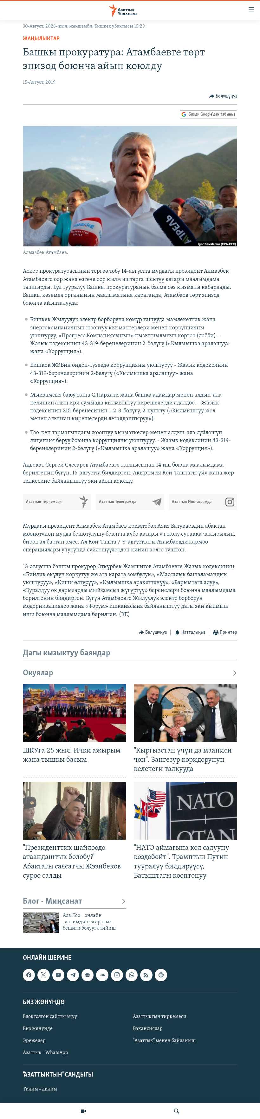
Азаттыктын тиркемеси (159, 1016)
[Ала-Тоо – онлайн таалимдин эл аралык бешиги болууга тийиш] (41, 922)
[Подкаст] (161, 975)
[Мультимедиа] (83, 1111)
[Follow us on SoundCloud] (102, 975)
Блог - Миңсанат (52, 901)
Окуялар (38, 673)
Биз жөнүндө (38, 1028)
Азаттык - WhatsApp (45, 1052)
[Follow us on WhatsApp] (132, 975)
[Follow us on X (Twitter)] (43, 975)
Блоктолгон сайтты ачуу (50, 1016)
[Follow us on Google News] (87, 975)
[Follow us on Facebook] (29, 975)
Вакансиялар (148, 1028)
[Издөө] (176, 1111)
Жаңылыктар (41, 39)
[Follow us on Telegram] (73, 975)
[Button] (223, 96)
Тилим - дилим (40, 1089)
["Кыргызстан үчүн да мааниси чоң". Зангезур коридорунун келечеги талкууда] (185, 713)
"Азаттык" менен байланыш (164, 1040)
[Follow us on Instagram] (117, 975)
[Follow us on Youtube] (58, 975)
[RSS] (146, 975)
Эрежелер (34, 1040)
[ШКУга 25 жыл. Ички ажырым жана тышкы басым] (74, 713)
